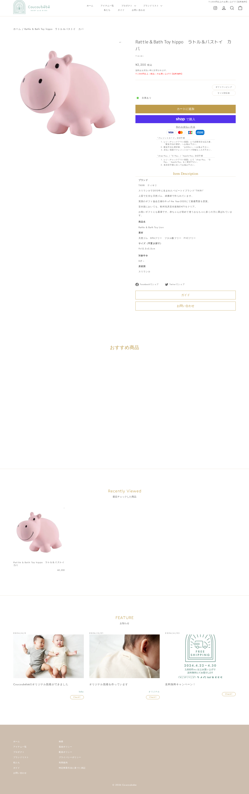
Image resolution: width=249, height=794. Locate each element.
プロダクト (127, 5)
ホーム (90, 5)
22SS (40, 432)
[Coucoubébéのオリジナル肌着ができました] (48, 656)
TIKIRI (139, 56)
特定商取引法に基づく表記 (72, 767)
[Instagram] (215, 7)
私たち (107, 10)
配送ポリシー (65, 752)
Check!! (77, 697)
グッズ (62, 432)
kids (54, 432)
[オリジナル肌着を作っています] (124, 656)
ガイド (121, 10)
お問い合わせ (138, 10)
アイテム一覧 (107, 5)
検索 (61, 741)
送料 (137, 70)
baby (47, 432)
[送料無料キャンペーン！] (200, 656)
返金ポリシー (65, 746)
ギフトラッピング (224, 87)
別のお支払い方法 (185, 127)
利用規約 (63, 762)
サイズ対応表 (224, 93)
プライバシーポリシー (70, 757)
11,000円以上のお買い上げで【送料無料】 (228, 1)
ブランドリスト (151, 5)
